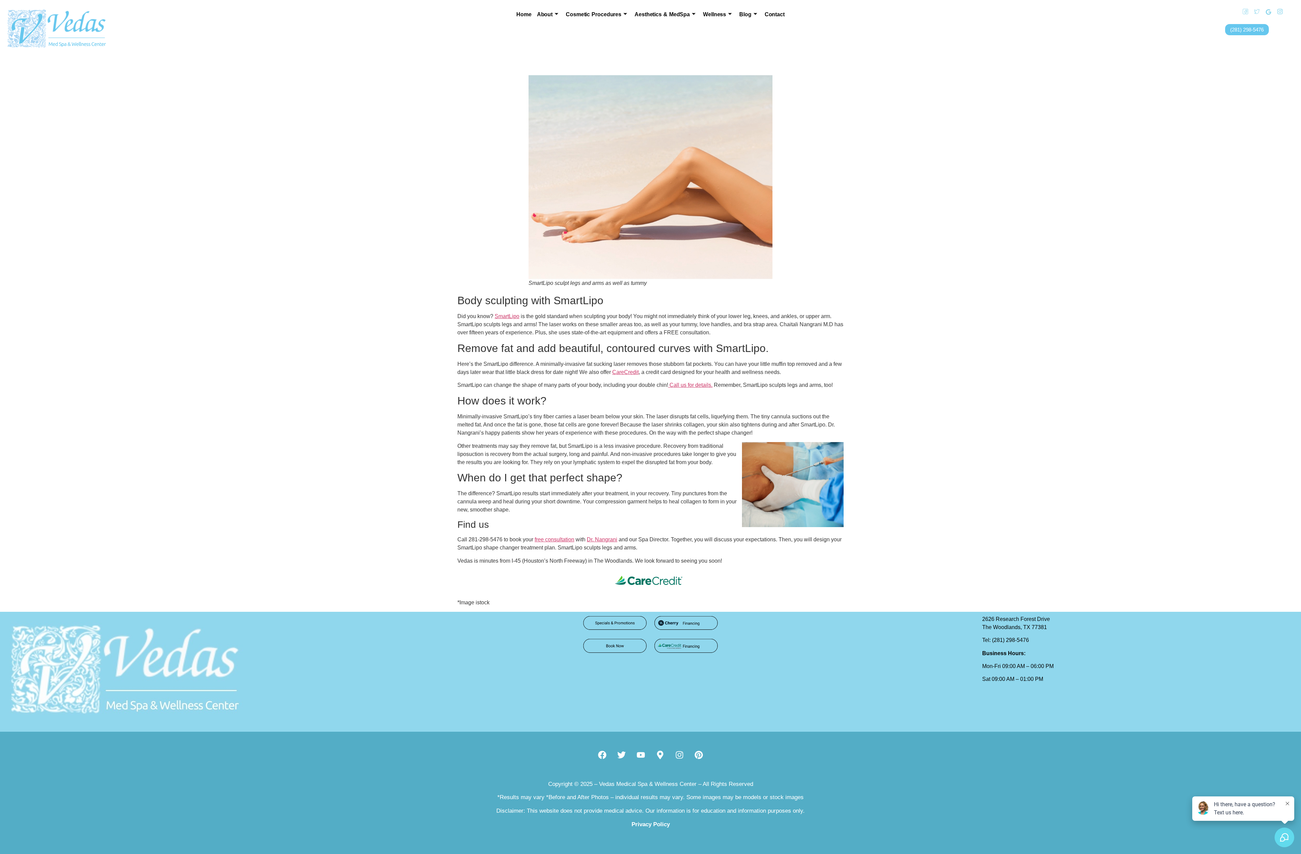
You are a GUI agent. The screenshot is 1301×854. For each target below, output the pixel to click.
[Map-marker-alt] (660, 754)
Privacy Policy (651, 824)
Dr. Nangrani (602, 539)
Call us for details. (690, 385)
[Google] (1266, 12)
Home (524, 14)
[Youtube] (641, 754)
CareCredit (625, 372)
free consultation (554, 539)
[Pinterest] (698, 754)
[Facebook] (1243, 12)
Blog (745, 14)
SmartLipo (507, 316)
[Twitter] (1255, 12)
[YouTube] (1289, 12)
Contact (775, 14)
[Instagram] (1278, 12)
